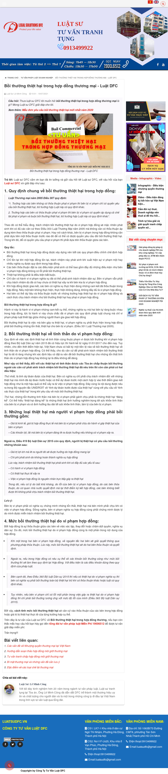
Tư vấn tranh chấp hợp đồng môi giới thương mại (35, 656)
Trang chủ (12, 77)
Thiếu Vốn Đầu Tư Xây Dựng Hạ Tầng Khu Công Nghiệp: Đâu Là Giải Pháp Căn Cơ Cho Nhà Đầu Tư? (151, 285)
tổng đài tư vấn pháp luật (65, 623)
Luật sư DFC (12, 183)
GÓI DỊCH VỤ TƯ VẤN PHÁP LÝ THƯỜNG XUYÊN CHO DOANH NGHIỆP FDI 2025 (151, 299)
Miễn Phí (86, 623)
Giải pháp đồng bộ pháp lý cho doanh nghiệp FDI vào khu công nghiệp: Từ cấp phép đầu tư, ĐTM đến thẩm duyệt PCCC (151, 253)
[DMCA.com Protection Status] (13, 739)
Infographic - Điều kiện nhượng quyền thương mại (151, 189)
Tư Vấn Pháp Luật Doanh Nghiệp (37, 77)
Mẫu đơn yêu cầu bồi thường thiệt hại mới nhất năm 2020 (57, 110)
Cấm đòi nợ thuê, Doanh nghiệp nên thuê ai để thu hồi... (149, 212)
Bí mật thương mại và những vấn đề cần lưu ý (33, 662)
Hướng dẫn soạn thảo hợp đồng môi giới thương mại (37, 651)
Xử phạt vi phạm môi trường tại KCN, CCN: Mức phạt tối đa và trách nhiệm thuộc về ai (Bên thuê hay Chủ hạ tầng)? (151, 270)
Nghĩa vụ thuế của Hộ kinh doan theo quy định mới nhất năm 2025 (151, 312)
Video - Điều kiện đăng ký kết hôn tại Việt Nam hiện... (151, 200)
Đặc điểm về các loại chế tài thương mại (30, 667)
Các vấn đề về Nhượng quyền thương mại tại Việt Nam (38, 646)
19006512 (99, 623)
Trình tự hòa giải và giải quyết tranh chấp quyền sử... (150, 224)
